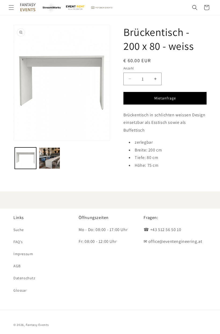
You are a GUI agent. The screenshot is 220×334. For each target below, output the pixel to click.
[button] (11, 7)
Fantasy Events (37, 325)
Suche (18, 229)
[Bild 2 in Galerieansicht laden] (49, 158)
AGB (17, 266)
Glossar (20, 290)
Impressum (23, 253)
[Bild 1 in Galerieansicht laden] (25, 158)
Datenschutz (24, 278)
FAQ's (18, 241)
